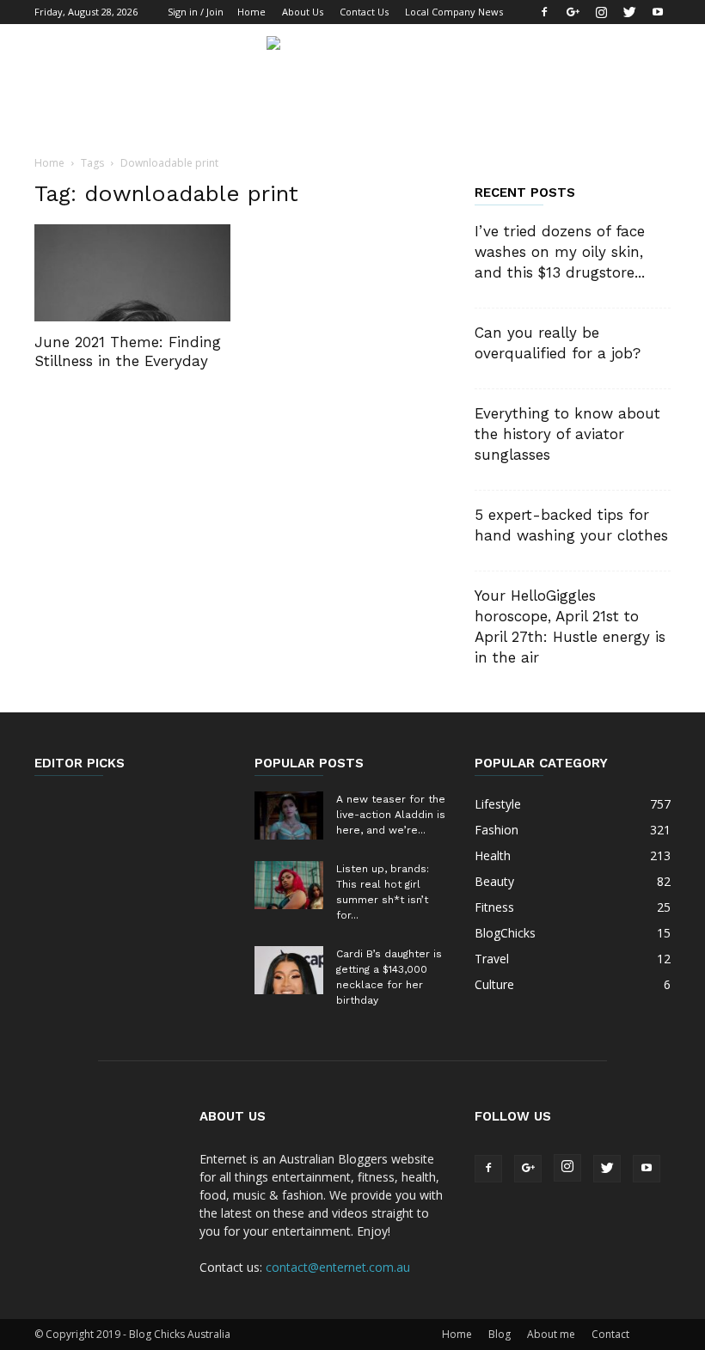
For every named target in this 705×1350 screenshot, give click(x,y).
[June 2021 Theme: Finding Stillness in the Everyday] (132, 272)
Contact (610, 1334)
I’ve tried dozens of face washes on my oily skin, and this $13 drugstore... (560, 252)
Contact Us (364, 11)
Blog (499, 1334)
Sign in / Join (196, 11)
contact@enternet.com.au (338, 1267)
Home (251, 11)
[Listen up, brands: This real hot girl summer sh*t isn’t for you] (288, 885)
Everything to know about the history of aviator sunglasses (567, 434)
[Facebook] (544, 12)
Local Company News (454, 11)
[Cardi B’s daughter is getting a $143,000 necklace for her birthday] (288, 970)
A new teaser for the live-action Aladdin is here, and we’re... (390, 814)
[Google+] (572, 12)
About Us (302, 11)
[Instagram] (601, 12)
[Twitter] (629, 12)
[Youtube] (658, 12)
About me (551, 1334)
